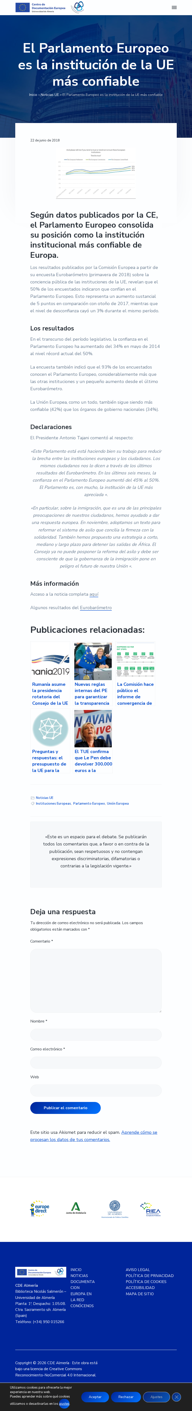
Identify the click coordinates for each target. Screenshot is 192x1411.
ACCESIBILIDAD (140, 1287)
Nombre (38, 1021)
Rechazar (126, 1397)
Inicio (33, 94)
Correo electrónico (47, 1049)
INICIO (76, 1269)
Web (34, 1077)
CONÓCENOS (82, 1305)
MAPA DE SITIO (140, 1293)
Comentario (41, 941)
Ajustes (156, 1397)
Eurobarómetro (96, 608)
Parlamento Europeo (89, 803)
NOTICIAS (79, 1275)
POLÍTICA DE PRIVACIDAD (150, 1275)
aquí (94, 594)
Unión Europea (118, 803)
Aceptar (95, 1397)
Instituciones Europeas (53, 803)
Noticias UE (50, 94)
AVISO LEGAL (138, 1269)
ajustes (64, 1404)
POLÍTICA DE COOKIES (146, 1281)
